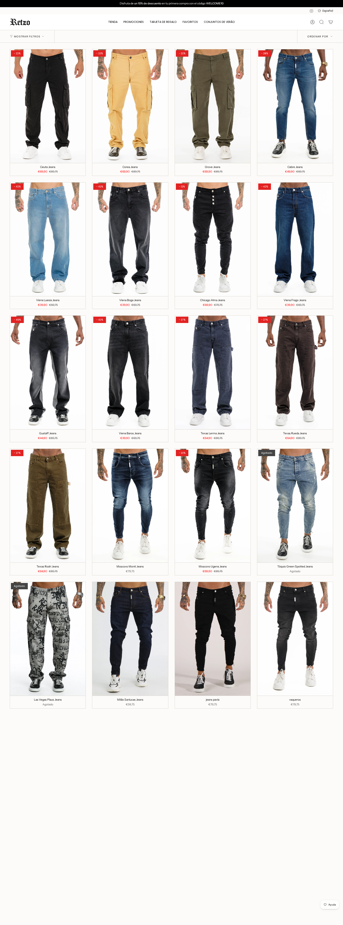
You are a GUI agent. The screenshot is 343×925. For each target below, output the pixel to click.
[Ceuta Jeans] (48, 106)
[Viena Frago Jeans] (295, 239)
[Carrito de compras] (330, 22)
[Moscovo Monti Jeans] (130, 505)
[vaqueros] (295, 639)
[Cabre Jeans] (295, 106)
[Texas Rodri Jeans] (48, 505)
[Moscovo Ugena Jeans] (213, 505)
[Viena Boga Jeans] (130, 239)
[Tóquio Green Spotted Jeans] (295, 505)
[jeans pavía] (213, 639)
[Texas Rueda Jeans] (295, 372)
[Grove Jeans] (213, 106)
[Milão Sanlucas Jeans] (130, 639)
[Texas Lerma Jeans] (213, 372)
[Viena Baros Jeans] (130, 372)
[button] (112, 22)
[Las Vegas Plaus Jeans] (48, 639)
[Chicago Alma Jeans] (213, 239)
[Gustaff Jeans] (48, 372)
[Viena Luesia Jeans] (48, 239)
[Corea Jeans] (130, 106)
